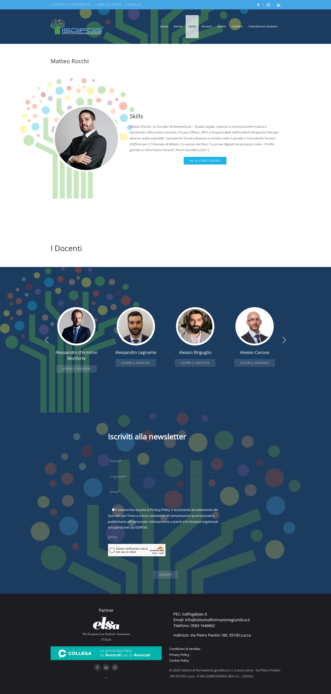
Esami (222, 26)
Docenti (207, 26)
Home (164, 26)
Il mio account (108, 4)
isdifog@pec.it (194, 614)
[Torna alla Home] (77, 26)
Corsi (192, 26)
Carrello (133, 4)
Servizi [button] (178, 26)
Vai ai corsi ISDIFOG (205, 160)
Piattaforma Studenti (263, 26)
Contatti (237, 26)
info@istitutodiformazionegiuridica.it (217, 619)
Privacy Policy (160, 509)
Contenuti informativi (71, 4)
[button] (47, 340)
